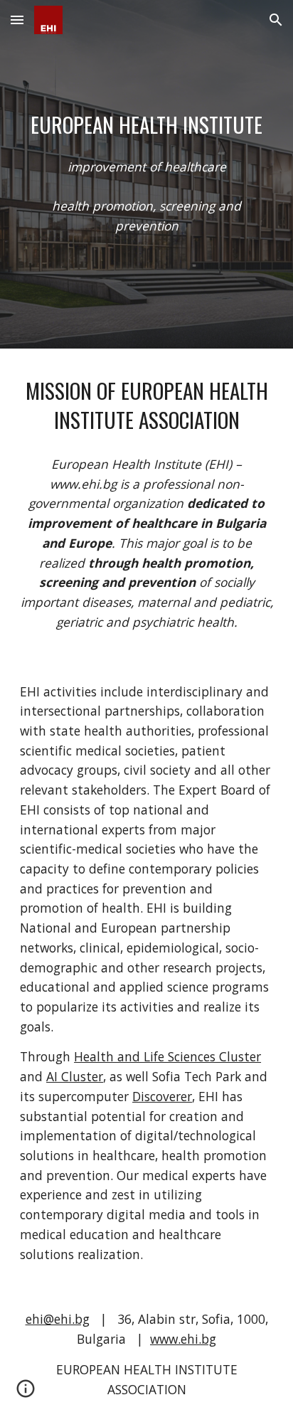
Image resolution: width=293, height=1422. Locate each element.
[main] (146, 124)
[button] (17, 19)
